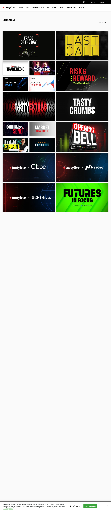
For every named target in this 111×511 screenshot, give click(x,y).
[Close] (107, 505)
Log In (102, 2)
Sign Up (93, 2)
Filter (104, 23)
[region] (55, 506)
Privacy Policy (8, 509)
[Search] (105, 7)
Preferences (76, 506)
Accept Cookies (90, 506)
